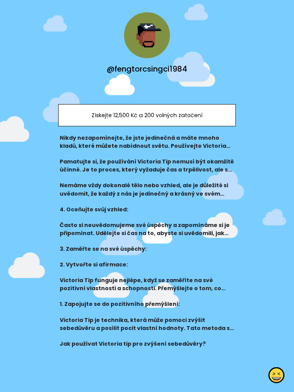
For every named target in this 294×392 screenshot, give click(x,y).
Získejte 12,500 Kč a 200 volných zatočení (147, 115)
